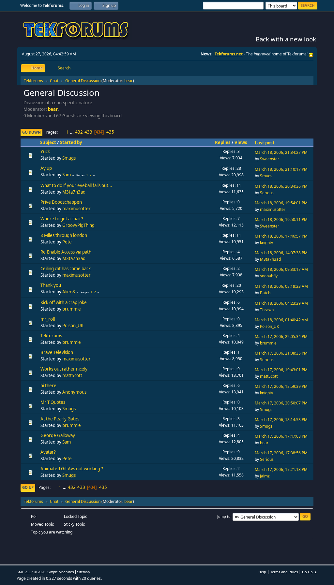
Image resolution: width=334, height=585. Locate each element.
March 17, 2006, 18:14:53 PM (281, 419)
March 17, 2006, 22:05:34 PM (281, 336)
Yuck (45, 151)
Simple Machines (60, 572)
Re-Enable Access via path (65, 252)
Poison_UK (73, 326)
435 (110, 132)
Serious (267, 193)
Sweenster (269, 159)
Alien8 (68, 292)
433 (88, 132)
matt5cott (72, 375)
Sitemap (83, 572)
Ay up (46, 168)
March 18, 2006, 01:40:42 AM (281, 320)
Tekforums (51, 336)
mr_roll (47, 319)
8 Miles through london (63, 235)
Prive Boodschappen (61, 202)
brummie (71, 309)
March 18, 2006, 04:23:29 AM (281, 303)
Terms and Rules (284, 571)
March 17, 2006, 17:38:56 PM (281, 453)
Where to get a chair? (61, 219)
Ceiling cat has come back (65, 268)
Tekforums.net (229, 54)
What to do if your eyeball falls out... (76, 185)
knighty (266, 242)
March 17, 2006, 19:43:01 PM (281, 370)
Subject (48, 142)
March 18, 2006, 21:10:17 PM (281, 169)
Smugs (69, 158)
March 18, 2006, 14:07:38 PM (281, 253)
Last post (265, 143)
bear (128, 80)
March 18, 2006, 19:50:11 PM (281, 219)
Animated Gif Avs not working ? (71, 469)
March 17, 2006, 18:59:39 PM (281, 386)
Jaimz (265, 476)
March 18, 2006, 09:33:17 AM (281, 269)
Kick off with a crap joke (63, 302)
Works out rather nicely (63, 369)
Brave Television (56, 352)
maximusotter (76, 209)
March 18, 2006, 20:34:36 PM (281, 186)
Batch (265, 293)
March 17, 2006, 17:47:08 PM (281, 436)
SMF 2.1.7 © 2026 (31, 572)
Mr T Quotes (52, 402)
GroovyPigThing (78, 225)
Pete (67, 242)
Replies (223, 142)
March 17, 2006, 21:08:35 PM (281, 353)
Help (262, 571)
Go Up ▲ (309, 571)
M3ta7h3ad (73, 192)
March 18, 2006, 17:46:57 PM (281, 236)
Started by (71, 142)
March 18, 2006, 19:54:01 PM (281, 203)
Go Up (28, 487)
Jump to (224, 516)
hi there (48, 385)
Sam (66, 175)
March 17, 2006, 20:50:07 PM (281, 403)
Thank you (50, 285)
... (72, 132)
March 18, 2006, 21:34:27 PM (281, 152)
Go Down (31, 132)
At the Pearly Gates (59, 419)
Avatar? (48, 452)
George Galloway (57, 435)
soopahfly (269, 276)
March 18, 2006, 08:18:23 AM (281, 286)
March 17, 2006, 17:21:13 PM (281, 469)
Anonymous (74, 392)
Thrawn (267, 310)
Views (241, 142)
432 (79, 132)
